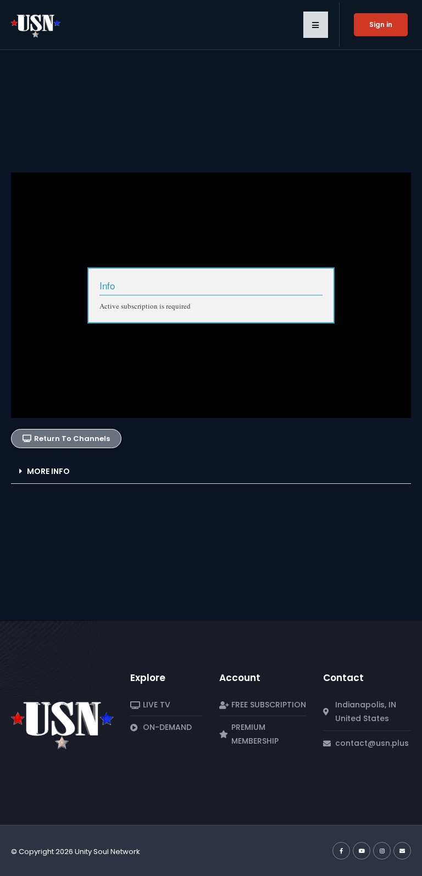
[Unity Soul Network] (62, 721)
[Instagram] (382, 851)
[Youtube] (361, 851)
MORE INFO (48, 471)
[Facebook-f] (341, 851)
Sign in (380, 24)
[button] (315, 25)
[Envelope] (402, 851)
